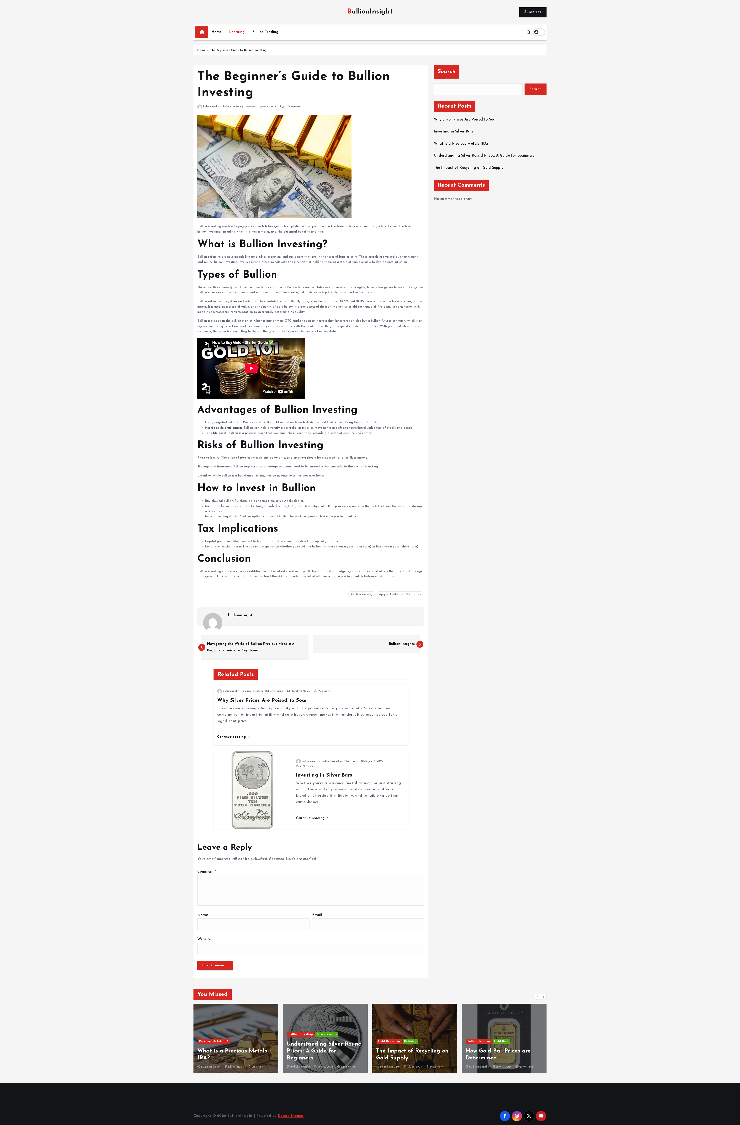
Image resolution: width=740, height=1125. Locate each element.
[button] (538, 997)
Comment (207, 872)
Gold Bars (412, 1041)
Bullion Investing (233, 106)
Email (317, 915)
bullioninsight (211, 106)
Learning (237, 32)
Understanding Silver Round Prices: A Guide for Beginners (484, 156)
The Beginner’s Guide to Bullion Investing (238, 50)
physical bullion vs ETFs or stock (401, 594)
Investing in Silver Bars (453, 131)
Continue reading (232, 737)
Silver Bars (350, 761)
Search (447, 71)
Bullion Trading (265, 32)
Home (216, 32)
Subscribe (533, 12)
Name (202, 915)
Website (204, 939)
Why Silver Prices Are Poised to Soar (465, 119)
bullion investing (363, 594)
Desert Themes (291, 1116)
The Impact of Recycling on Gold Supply (468, 168)
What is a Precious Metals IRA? (461, 144)
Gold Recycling (300, 1041)
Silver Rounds (237, 1034)
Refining (321, 1041)
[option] (235, 1038)
